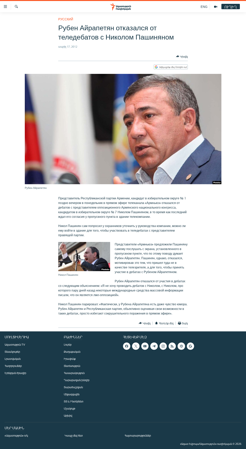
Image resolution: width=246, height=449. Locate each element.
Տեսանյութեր (12, 351)
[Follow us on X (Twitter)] (135, 346)
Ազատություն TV (15, 344)
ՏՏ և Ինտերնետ (73, 401)
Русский (65, 19)
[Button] (182, 56)
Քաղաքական (72, 351)
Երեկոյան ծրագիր (15, 373)
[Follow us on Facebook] (126, 346)
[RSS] (172, 346)
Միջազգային (71, 394)
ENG (204, 6)
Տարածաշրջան (73, 387)
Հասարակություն (74, 373)
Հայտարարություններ (138, 435)
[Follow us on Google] (190, 346)
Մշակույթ (69, 408)
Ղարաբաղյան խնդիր (76, 380)
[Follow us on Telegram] (154, 346)
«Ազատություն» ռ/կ (16, 435)
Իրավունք (70, 358)
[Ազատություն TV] (215, 7)
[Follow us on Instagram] (163, 346)
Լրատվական (13, 358)
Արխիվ (68, 415)
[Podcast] (181, 346)
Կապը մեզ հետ (74, 435)
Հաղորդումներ (13, 365)
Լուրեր (67, 344)
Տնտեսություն (72, 365)
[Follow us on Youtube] (145, 346)
